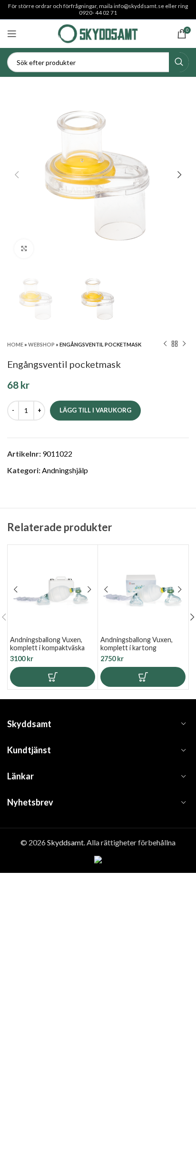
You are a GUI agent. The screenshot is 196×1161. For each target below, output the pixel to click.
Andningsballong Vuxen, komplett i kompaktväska (47, 644)
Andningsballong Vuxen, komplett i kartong (136, 644)
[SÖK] (179, 62)
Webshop (41, 344)
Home (15, 344)
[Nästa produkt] (184, 344)
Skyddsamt (65, 842)
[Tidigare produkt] (165, 344)
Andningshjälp (65, 470)
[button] (52, 677)
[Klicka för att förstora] (23, 248)
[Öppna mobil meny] (11, 33)
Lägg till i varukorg (95, 410)
